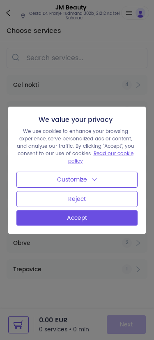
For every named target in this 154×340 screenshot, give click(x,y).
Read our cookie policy (100, 157)
